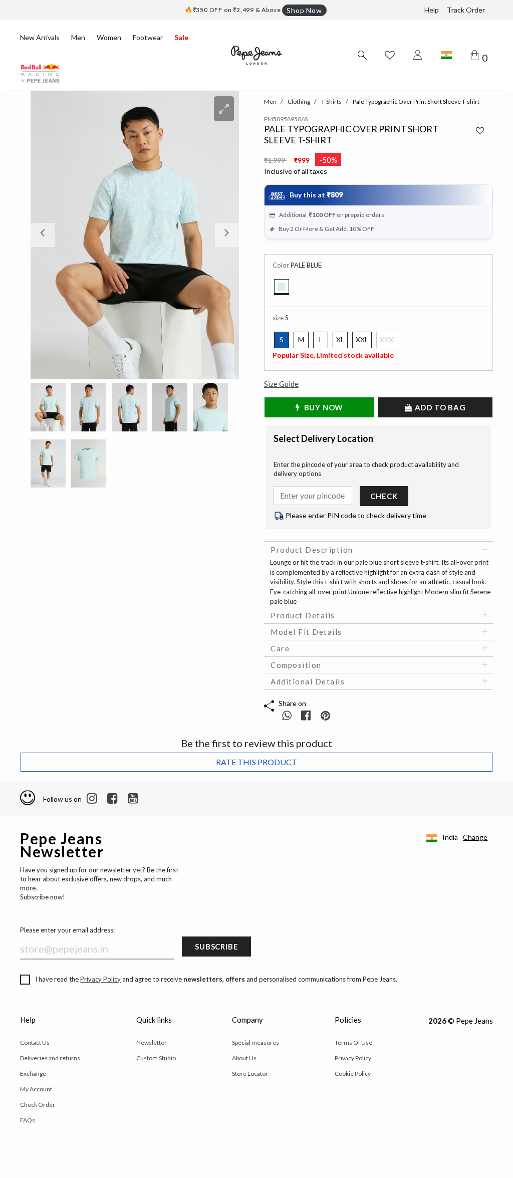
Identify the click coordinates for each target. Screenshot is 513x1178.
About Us (244, 1058)
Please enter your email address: (67, 930)
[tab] (378, 550)
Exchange (33, 1073)
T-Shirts (331, 101)
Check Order (37, 1104)
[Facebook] (112, 798)
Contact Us (35, 1042)
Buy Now (322, 407)
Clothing (299, 101)
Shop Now (304, 10)
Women (109, 37)
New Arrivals (40, 37)
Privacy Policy (100, 979)
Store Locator (250, 1073)
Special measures (255, 1042)
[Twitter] (133, 798)
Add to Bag (439, 407)
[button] (46, 235)
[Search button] (362, 55)
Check (383, 496)
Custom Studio (156, 1058)
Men (78, 37)
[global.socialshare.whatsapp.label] (287, 715)
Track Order (466, 10)
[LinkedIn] (92, 798)
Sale (181, 37)
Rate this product (256, 762)
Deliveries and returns (50, 1058)
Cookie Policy (353, 1073)
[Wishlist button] (390, 55)
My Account (36, 1089)
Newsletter (151, 1042)
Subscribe (216, 946)
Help (431, 10)
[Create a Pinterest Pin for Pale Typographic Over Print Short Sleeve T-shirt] (325, 715)
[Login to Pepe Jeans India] (418, 55)
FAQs (27, 1120)
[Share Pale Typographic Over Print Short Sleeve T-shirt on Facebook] (307, 715)
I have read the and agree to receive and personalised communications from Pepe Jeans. (216, 979)
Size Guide (281, 383)
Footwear (148, 37)
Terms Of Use (353, 1042)
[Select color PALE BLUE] (282, 287)
